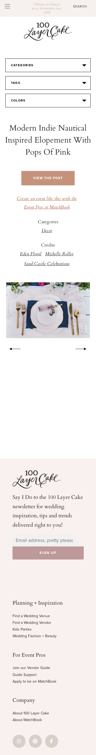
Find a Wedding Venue (31, 616)
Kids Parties (22, 629)
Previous (12, 348)
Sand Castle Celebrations (47, 264)
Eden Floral (30, 254)
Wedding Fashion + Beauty (35, 636)
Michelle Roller (59, 254)
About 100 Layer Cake (31, 713)
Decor (47, 231)
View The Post (48, 178)
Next (83, 348)
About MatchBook (27, 720)
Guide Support (25, 674)
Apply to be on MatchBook (34, 681)
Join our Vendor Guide (31, 668)
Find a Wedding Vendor (32, 622)
